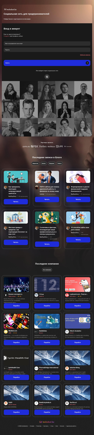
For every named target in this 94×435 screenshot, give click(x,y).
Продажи (51, 163)
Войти (8, 63)
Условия (32, 426)
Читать (15, 201)
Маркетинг (35, 163)
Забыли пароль (85, 55)
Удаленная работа (71, 426)
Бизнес (44, 163)
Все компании (47, 270)
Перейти (16, 306)
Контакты (46, 426)
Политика (38, 426)
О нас (52, 426)
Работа (60, 163)
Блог (57, 426)
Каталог (62, 426)
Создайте (6, 36)
